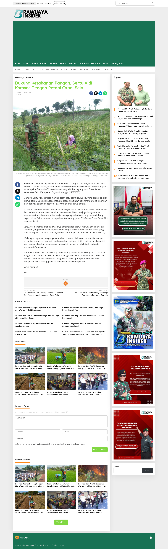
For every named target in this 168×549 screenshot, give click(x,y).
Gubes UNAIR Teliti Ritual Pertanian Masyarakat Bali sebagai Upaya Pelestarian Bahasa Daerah (132, 132)
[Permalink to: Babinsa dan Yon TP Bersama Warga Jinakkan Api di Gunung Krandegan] (93, 355)
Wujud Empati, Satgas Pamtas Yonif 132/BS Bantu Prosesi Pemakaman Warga (133, 147)
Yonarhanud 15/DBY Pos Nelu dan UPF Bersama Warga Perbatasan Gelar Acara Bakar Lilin (133, 177)
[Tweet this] (96, 93)
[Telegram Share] (100, 93)
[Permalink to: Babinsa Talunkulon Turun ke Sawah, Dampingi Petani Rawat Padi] (61, 355)
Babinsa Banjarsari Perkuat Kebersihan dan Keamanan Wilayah (81, 325)
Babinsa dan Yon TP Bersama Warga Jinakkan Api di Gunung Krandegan (37, 317)
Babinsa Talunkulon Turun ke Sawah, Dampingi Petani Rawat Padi (82, 309)
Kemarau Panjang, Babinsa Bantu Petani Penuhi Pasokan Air (83, 317)
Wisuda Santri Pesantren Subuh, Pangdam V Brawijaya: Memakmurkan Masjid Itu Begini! (134, 125)
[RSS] (66, 283)
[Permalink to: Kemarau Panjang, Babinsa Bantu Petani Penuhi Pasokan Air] (30, 381)
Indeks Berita (58, 545)
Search (116, 466)
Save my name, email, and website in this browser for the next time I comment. (51, 444)
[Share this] (91, 93)
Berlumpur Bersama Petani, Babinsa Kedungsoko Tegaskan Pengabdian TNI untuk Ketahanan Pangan (83, 333)
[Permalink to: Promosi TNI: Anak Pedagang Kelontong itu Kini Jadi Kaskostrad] (133, 94)
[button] (152, 3)
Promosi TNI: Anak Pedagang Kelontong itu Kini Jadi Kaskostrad (134, 110)
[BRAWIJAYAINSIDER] (30, 13)
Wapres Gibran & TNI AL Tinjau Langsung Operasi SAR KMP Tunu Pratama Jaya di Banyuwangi (131, 162)
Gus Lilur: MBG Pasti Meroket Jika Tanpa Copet (135, 169)
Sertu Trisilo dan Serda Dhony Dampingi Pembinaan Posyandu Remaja (90, 292)
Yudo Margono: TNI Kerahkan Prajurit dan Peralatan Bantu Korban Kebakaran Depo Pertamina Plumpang (134, 154)
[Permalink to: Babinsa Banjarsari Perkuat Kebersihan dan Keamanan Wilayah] (93, 381)
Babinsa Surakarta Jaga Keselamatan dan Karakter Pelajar (34, 325)
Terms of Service (44, 545)
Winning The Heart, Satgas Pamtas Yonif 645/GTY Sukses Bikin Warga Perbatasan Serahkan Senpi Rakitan (135, 117)
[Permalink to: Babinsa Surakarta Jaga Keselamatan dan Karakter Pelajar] (61, 381)
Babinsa (18, 94)
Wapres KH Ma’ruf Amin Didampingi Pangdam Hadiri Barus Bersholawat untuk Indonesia (133, 139)
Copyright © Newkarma (24, 545)
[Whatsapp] (105, 93)
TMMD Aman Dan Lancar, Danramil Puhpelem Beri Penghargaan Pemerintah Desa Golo (43, 292)
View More (61, 522)
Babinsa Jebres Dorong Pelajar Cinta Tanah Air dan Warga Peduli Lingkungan (35, 309)
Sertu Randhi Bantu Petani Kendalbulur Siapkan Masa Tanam (36, 333)
